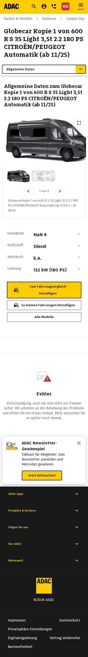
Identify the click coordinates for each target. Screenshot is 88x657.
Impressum (17, 620)
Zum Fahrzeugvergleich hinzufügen (47, 289)
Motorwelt (15, 560)
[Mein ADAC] (44, 6)
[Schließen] (79, 443)
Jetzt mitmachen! (42, 475)
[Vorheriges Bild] (28, 191)
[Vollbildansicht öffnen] (79, 123)
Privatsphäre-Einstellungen (30, 629)
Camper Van (75, 18)
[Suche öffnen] (34, 6)
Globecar (49, 18)
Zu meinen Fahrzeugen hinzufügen (48, 305)
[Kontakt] (54, 6)
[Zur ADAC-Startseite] (11, 6)
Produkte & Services (22, 510)
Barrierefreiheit (20, 647)
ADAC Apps (15, 494)
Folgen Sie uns (18, 527)
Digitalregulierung (22, 638)
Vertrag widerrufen (65, 638)
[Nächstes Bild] (60, 191)
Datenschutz (69, 620)
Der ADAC (15, 544)
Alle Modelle (44, 317)
